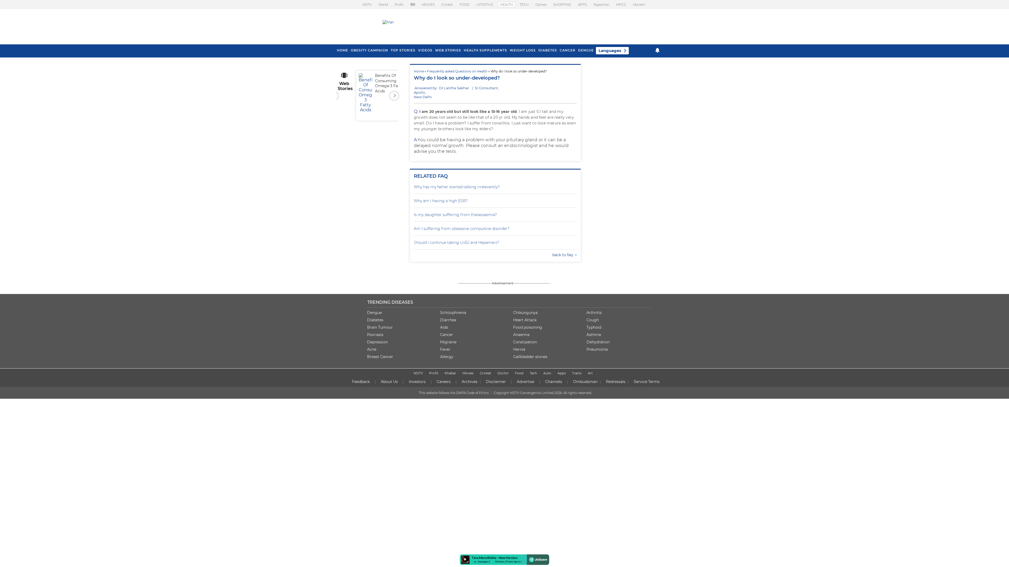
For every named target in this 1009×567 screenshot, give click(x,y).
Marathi (639, 5)
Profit (399, 5)
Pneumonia (597, 349)
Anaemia (521, 334)
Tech (533, 373)
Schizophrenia (453, 312)
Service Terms (647, 381)
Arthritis (594, 312)
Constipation (525, 342)
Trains (576, 373)
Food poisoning (527, 327)
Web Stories (448, 50)
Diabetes (375, 320)
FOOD (465, 5)
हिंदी (412, 5)
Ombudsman (585, 381)
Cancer (567, 50)
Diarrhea (448, 320)
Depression (377, 342)
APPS (582, 5)
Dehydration (598, 342)
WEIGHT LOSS (523, 50)
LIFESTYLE (484, 5)
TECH (524, 5)
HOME (342, 50)
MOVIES (428, 5)
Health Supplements (485, 50)
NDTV (367, 5)
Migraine (448, 342)
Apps (562, 373)
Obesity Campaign (369, 50)
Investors (417, 381)
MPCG (621, 5)
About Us (389, 381)
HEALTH (506, 5)
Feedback (361, 381)
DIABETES (547, 50)
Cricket (447, 5)
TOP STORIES (403, 50)
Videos (425, 50)
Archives (469, 381)
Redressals (615, 381)
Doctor (503, 373)
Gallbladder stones (530, 356)
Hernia (519, 349)
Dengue (586, 50)
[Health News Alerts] (657, 50)
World (383, 5)
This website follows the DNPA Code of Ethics (454, 393)
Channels (553, 381)
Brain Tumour (380, 327)
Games (541, 5)
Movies (467, 373)
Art (590, 373)
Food (519, 373)
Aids (444, 327)
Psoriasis (375, 334)
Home (419, 71)
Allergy (446, 356)
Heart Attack (525, 320)
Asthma (593, 334)
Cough (592, 320)
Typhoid (593, 327)
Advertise (525, 381)
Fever (445, 349)
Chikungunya (525, 312)
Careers (444, 381)
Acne (371, 349)
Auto (547, 373)
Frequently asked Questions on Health (457, 71)
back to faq (563, 255)
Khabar (450, 373)
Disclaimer (496, 381)
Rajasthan (601, 5)
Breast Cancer (380, 356)
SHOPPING (562, 5)
